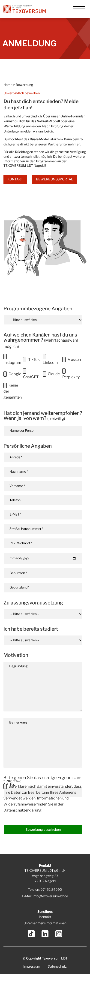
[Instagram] (58, 933)
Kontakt (15, 179)
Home (7, 85)
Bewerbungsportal (54, 179)
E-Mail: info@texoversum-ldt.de (45, 896)
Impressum (31, 966)
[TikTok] (31, 933)
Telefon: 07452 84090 (45, 889)
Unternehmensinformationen (45, 923)
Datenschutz (57, 966)
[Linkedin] (45, 933)
